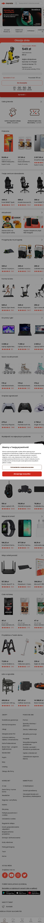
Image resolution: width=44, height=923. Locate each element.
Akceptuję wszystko (22, 474)
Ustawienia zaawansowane (22, 467)
